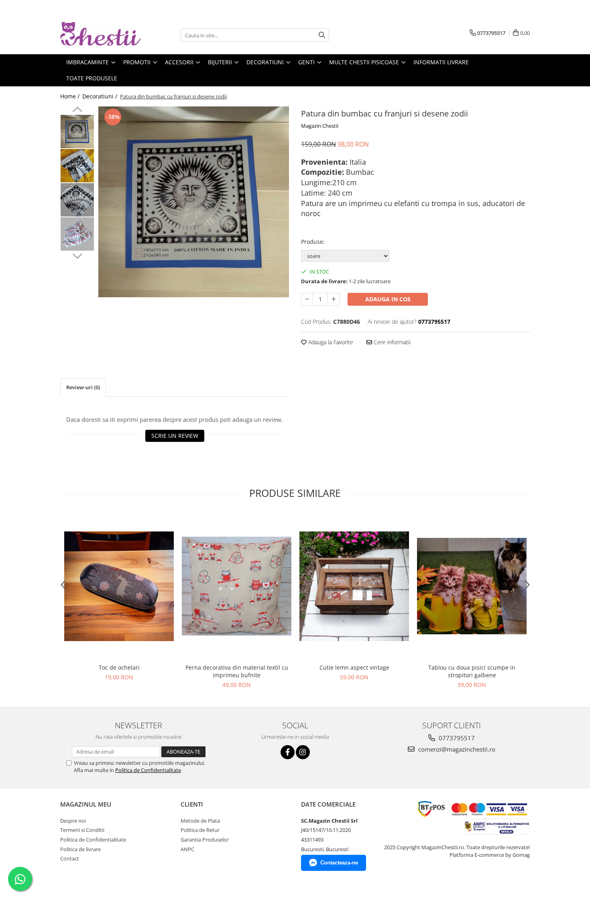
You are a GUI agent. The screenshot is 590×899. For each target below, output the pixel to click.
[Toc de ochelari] (119, 586)
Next (77, 255)
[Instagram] (303, 752)
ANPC (187, 849)
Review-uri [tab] (83, 387)
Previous (77, 110)
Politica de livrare (80, 849)
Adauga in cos (388, 299)
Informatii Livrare (441, 62)
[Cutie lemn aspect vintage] (354, 586)
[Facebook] (288, 752)
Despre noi (73, 820)
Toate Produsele (91, 78)
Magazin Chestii (319, 125)
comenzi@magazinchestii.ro (456, 749)
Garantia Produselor (205, 839)
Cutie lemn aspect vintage (354, 667)
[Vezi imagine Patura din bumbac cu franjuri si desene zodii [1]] (77, 165)
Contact (69, 858)
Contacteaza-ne (339, 863)
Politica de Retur (200, 830)
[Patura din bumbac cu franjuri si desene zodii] (193, 201)
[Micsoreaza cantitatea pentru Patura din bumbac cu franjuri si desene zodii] (307, 299)
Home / (70, 96)
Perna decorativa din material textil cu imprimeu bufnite (236, 671)
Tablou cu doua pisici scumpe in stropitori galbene (471, 671)
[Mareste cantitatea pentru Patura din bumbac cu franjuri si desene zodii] (334, 299)
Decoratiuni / (100, 96)
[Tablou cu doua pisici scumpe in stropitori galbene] (472, 586)
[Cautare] (322, 35)
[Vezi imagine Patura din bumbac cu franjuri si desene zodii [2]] (77, 200)
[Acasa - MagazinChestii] (100, 35)
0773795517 (456, 738)
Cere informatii (391, 342)
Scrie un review (174, 435)
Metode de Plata (200, 820)
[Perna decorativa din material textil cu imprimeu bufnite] (236, 586)
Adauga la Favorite (330, 342)
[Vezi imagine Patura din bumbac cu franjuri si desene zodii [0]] (77, 131)
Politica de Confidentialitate (148, 770)
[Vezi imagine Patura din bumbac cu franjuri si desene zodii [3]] (77, 234)
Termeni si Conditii (82, 830)
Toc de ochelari (119, 667)
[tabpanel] (193, 201)
